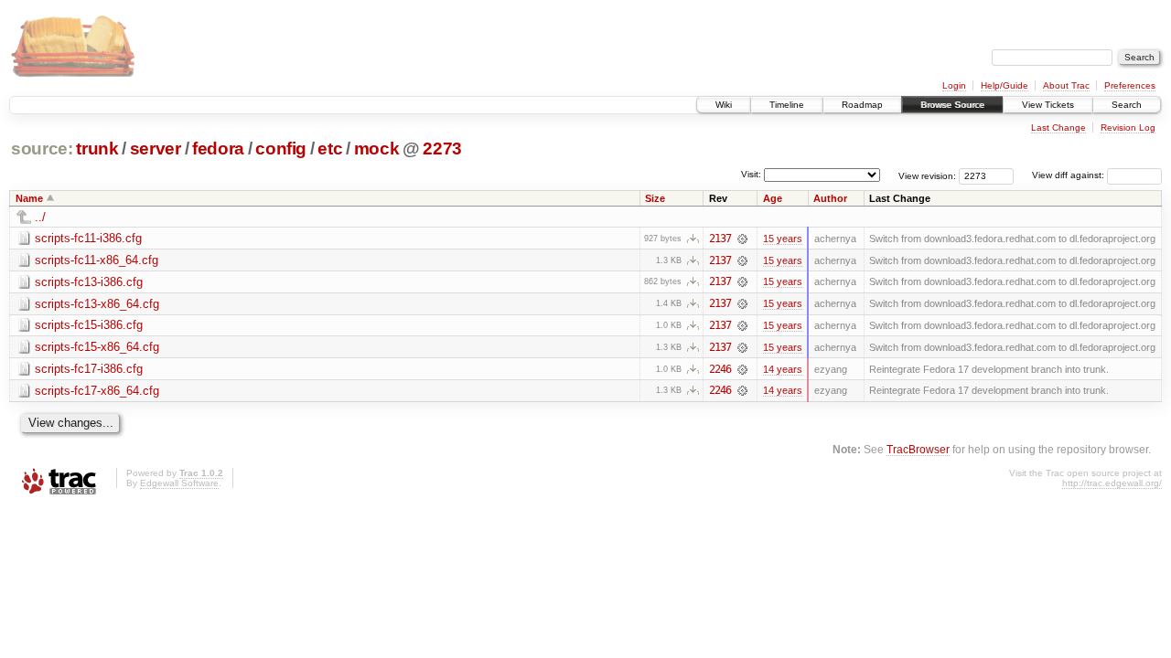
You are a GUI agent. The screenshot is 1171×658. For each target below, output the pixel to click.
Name (29, 198)
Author (830, 198)
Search (1127, 105)
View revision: (927, 175)
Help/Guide (1004, 85)
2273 (442, 148)
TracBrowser (918, 449)
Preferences (1129, 85)
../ (40, 217)
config (280, 148)
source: (42, 148)
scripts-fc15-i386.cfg (89, 325)
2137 (720, 238)
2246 (720, 369)
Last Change (1058, 127)
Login (954, 85)
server (155, 148)
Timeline (786, 105)
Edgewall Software (179, 483)
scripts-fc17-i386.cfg (89, 369)
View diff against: (1069, 175)
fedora (218, 148)
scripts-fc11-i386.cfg (88, 238)
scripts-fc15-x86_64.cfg (97, 347)
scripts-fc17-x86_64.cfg (97, 391)
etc (329, 148)
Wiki (723, 105)
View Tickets (1048, 105)
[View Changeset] (742, 238)
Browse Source (952, 105)
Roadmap (862, 105)
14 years (782, 369)
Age (772, 198)
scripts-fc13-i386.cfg (89, 282)
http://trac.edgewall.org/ (1112, 483)
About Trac (1066, 85)
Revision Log (1128, 127)
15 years (782, 238)
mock (377, 148)
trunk (97, 148)
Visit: (751, 174)
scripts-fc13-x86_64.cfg (97, 304)
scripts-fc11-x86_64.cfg (96, 260)
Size (655, 198)
